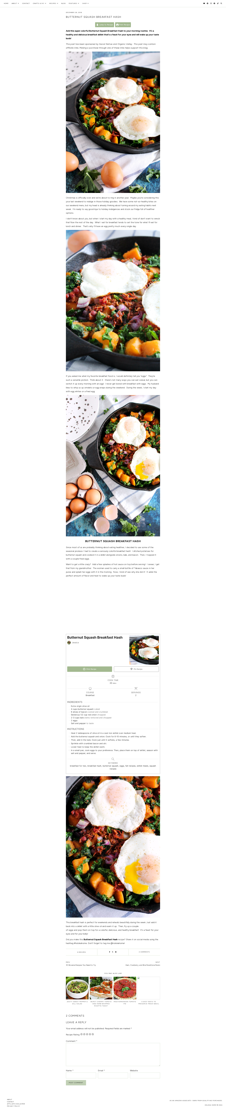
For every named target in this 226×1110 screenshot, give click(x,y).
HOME (6, 3)
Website (134, 1070)
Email (101, 1070)
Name (69, 1070)
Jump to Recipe (106, 25)
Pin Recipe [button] (137, 669)
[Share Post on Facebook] (109, 952)
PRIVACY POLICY (13, 1106)
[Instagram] (211, 3)
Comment (71, 1041)
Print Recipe (124, 25)
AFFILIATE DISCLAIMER (16, 1104)
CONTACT (10, 1102)
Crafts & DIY (38, 3)
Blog (63, 3)
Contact (26, 3)
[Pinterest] (207, 3)
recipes (52, 3)
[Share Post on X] (112, 952)
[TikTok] (217, 3)
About (14, 3)
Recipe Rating (72, 1034)
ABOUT (9, 1099)
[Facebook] (214, 3)
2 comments (144, 952)
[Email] (204, 3)
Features (73, 3)
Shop (84, 3)
